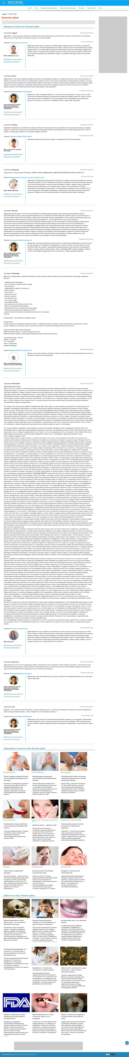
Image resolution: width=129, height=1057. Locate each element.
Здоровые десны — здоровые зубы (44, 825)
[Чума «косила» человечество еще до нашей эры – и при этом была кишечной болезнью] (74, 956)
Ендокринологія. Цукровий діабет (71, 820)
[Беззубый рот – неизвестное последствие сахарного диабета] (46, 956)
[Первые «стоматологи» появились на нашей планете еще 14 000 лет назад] (74, 1002)
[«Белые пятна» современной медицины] (17, 855)
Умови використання (8, 1054)
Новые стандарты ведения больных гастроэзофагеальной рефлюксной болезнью (16, 778)
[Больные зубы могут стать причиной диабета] (74, 908)
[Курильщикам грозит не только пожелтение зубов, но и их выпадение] (46, 1002)
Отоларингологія (37, 867)
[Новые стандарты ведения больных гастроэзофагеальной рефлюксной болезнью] (17, 761)
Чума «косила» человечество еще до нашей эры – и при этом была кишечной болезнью (73, 970)
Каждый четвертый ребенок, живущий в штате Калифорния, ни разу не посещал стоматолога (44, 922)
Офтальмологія (65, 867)
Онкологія (6, 867)
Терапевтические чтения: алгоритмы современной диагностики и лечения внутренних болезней (73, 778)
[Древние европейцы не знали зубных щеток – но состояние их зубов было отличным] (17, 908)
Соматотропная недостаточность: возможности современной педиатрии (72, 826)
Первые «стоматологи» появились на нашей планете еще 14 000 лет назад (73, 1016)
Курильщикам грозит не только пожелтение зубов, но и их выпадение (43, 1016)
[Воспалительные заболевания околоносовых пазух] (46, 855)
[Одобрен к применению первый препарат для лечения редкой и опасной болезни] (17, 1002)
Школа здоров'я (66, 772)
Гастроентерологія (9, 772)
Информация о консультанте (13, 59)
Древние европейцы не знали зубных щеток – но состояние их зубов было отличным (15, 922)
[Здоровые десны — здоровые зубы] (46, 809)
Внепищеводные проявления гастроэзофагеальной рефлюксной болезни (44, 778)
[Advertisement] (113, 44)
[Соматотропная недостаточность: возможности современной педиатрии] (74, 809)
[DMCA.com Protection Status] (110, 1055)
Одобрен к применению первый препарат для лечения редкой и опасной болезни (14, 1016)
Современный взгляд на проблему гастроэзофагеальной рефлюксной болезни (16, 826)
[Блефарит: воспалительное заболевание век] (74, 855)
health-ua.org (16, 2)
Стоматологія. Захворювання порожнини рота (45, 820)
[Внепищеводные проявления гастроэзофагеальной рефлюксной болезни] (46, 761)
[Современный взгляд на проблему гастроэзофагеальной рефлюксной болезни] (17, 809)
